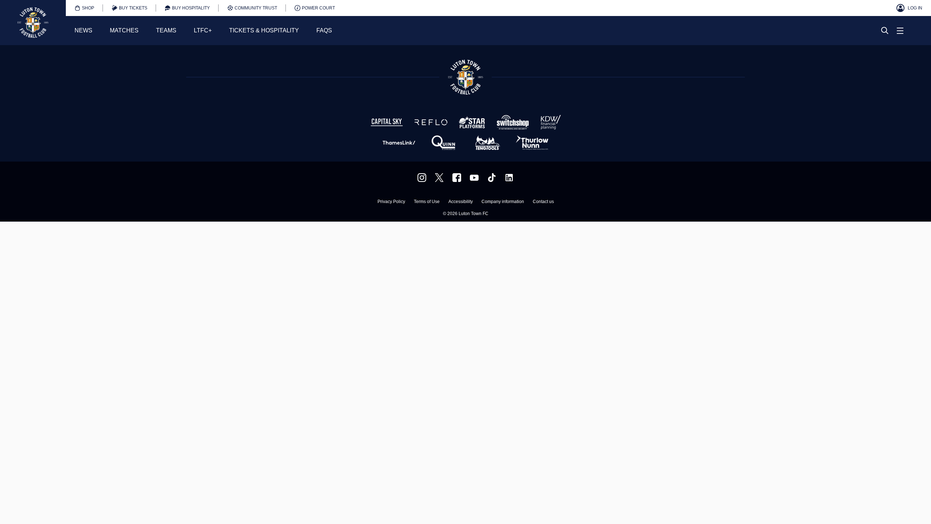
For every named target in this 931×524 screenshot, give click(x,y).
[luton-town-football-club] (509, 177)
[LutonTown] (439, 177)
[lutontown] (421, 177)
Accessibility (460, 201)
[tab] (84, 8)
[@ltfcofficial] (491, 177)
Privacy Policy (391, 201)
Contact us (543, 201)
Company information (503, 201)
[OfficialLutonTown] (474, 177)
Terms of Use (427, 201)
